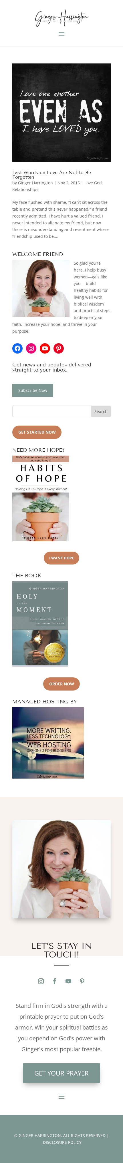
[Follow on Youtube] (68, 981)
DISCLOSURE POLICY (62, 1142)
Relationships (25, 189)
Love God (93, 182)
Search (101, 411)
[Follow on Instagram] (41, 981)
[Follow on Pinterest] (82, 981)
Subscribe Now (32, 390)
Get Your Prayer (61, 1073)
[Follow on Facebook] (54, 981)
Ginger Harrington (35, 182)
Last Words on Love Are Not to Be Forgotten (51, 175)
